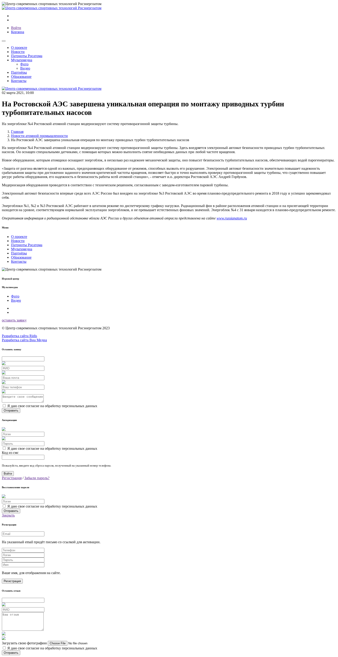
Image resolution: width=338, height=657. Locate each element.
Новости (18, 52)
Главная (17, 132)
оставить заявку (14, 320)
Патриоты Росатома (26, 56)
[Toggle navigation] (4, 41)
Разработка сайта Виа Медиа (24, 340)
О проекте (19, 48)
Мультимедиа (21, 249)
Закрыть (8, 515)
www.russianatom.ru (232, 218)
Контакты (18, 81)
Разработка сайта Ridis (19, 336)
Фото (24, 64)
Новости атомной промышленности (39, 136)
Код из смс (10, 453)
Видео (25, 68)
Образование (21, 77)
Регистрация (12, 478)
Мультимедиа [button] (21, 60)
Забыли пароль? (36, 478)
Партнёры (19, 72)
